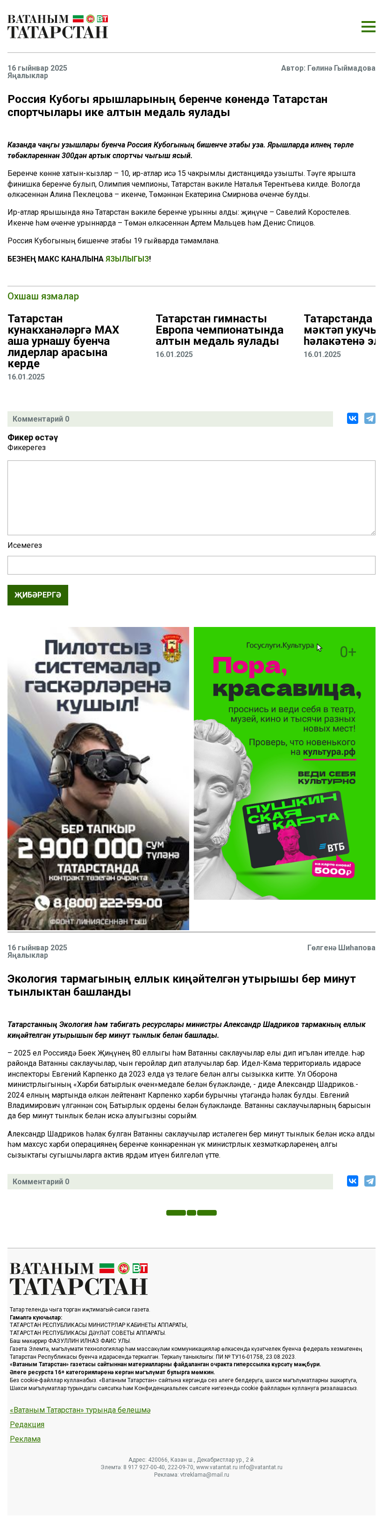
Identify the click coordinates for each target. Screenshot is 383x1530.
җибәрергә (37, 594)
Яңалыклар (27, 76)
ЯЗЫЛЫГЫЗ (127, 259)
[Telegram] (370, 418)
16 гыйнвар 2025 (37, 68)
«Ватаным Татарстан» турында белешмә (80, 1410)
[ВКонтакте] (352, 418)
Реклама (25, 1439)
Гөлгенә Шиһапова (341, 947)
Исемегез (24, 545)
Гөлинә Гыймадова (341, 68)
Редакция (27, 1424)
